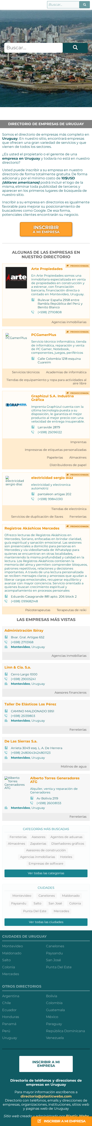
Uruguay (9, 1038)
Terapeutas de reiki (71, 610)
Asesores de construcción (46, 850)
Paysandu (18, 903)
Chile (6, 1003)
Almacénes (77, 457)
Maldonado (71, 896)
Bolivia (51, 996)
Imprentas (78, 442)
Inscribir (46, 229)
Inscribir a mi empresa (64, 1121)
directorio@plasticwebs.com (46, 1096)
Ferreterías (78, 517)
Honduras (10, 1017)
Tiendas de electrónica (68, 509)
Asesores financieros (70, 692)
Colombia (54, 1003)
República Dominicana (65, 1031)
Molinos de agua (73, 766)
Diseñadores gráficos (67, 844)
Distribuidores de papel (68, 465)
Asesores (38, 837)
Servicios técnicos (26, 372)
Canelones (47, 896)
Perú (6, 1031)
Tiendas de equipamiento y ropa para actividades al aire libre (46, 381)
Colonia (75, 903)
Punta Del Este (34, 911)
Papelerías (55, 457)
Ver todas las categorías (46, 873)
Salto (37, 903)
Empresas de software (46, 863)
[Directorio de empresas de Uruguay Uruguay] (6, 5)
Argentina (10, 996)
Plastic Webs (77, 1116)
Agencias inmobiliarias (69, 322)
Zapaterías (38, 844)
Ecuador (9, 1010)
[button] (84, 4)
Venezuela (55, 1038)
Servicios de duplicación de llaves (37, 517)
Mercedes (61, 911)
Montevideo (20, 647)
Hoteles (66, 857)
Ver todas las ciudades (46, 922)
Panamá (9, 1024)
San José (55, 903)
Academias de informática (66, 372)
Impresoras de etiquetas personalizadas (55, 450)
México (52, 1017)
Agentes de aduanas (66, 837)
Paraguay (54, 1024)
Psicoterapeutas (37, 610)
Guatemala (55, 1010)
